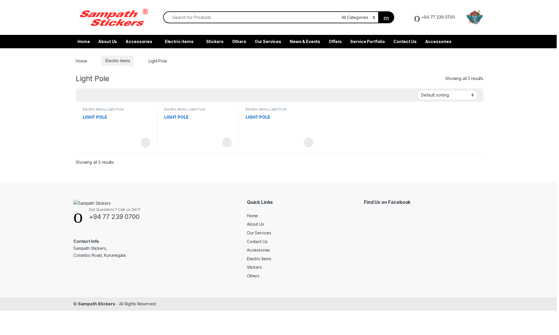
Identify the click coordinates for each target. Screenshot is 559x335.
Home (83, 41)
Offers (335, 41)
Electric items (179, 41)
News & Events (305, 41)
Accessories (138, 41)
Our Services (268, 41)
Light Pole (115, 109)
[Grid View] (84, 95)
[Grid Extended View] (92, 95)
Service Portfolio (367, 41)
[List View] (100, 95)
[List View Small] (109, 95)
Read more (145, 142)
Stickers (215, 41)
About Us (107, 41)
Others (239, 41)
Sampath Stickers (96, 303)
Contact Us (405, 41)
